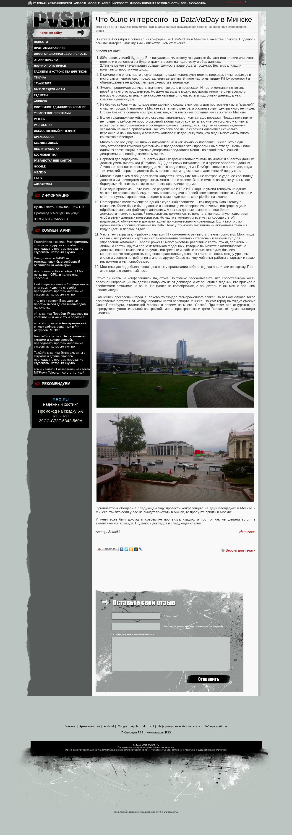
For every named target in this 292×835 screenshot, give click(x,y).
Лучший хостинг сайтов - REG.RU (59, 207)
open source (44, 137)
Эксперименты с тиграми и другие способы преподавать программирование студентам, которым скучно (61, 247)
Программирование (49, 48)
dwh (151, 27)
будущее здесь (46, 142)
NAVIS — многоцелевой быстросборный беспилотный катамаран (57, 262)
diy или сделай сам (49, 89)
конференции (218, 27)
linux (38, 178)
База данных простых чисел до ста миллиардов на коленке (60, 304)
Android (80, 3)
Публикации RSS (132, 732)
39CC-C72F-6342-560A (51, 219)
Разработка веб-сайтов (53, 160)
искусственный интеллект (55, 131)
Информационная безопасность (154, 3)
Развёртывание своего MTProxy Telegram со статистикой (62, 370)
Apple (106, 3)
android (40, 101)
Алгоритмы (43, 184)
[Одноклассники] (131, 549)
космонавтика (45, 154)
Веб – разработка (193, 3)
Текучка (40, 77)
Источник (247, 532)
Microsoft (120, 3)
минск (100, 30)
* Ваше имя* (171, 616)
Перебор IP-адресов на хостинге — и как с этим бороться (61, 315)
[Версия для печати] (223, 550)
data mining (139, 27)
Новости (41, 42)
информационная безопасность (60, 53)
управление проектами (52, 113)
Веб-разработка (46, 148)
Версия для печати (240, 550)
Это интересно (46, 59)
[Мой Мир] (136, 549)
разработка (43, 125)
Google (94, 3)
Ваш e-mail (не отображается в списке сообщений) (193, 626)
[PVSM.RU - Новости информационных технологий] (61, 21)
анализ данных (165, 27)
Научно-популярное (50, 65)
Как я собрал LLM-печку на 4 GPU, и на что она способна (58, 275)
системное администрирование (60, 107)
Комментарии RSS (159, 732)
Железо (40, 172)
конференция (237, 27)
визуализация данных (192, 27)
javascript (42, 83)
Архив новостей (60, 3)
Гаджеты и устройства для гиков (60, 71)
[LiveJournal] (140, 549)
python (39, 119)
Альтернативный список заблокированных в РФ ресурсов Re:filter (60, 327)
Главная (39, 3)
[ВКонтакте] (121, 549)
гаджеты (41, 95)
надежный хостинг (60, 402)
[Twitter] (126, 549)
